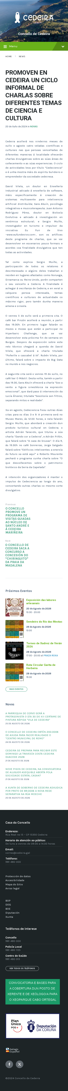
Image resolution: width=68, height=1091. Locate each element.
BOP (8, 900)
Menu (13, 46)
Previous (10, 504)
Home (8, 56)
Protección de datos (18, 876)
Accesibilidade (14, 880)
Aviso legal (12, 888)
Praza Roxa (51, 655)
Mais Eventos (16, 689)
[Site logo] (34, 28)
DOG (8, 904)
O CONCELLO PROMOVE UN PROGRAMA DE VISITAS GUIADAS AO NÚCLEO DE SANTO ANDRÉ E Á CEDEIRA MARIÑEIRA (17, 520)
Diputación (12, 912)
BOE (8, 908)
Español (14, 1051)
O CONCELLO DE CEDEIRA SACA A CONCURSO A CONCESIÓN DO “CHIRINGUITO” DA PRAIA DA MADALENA (17, 555)
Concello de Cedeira (34, 34)
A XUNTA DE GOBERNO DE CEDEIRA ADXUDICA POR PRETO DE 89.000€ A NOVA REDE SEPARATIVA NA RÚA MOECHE (34, 791)
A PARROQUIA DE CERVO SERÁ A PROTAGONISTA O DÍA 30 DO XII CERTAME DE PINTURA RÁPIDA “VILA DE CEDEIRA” (33, 716)
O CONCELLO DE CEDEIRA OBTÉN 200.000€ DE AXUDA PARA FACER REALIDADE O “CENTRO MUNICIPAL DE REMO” (32, 735)
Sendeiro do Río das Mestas (44, 621)
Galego (13, 1049)
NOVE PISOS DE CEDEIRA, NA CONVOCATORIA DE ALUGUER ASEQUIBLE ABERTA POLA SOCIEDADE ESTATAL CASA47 (33, 772)
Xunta (9, 916)
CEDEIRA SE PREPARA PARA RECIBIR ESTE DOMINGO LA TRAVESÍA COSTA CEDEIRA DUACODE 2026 (31, 754)
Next (8, 541)
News (22, 56)
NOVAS (34, 126)
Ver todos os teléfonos (22, 968)
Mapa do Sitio (14, 884)
